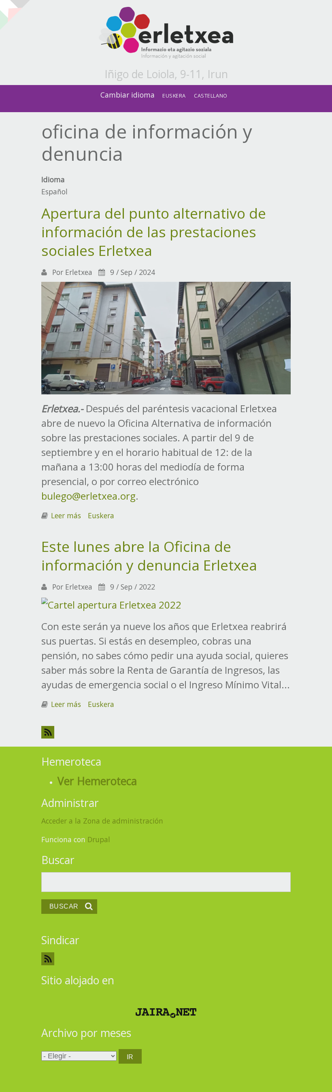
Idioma (53, 179)
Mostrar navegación (13, 12)
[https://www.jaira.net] (166, 1013)
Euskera (174, 95)
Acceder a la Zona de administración (102, 821)
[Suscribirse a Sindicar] (166, 958)
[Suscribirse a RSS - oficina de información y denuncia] (166, 732)
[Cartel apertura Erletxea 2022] (111, 603)
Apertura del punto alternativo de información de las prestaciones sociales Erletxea (153, 231)
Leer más (66, 515)
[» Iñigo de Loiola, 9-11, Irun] (166, 33)
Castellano (210, 95)
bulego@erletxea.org (88, 495)
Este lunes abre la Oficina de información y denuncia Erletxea (149, 555)
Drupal (98, 839)
